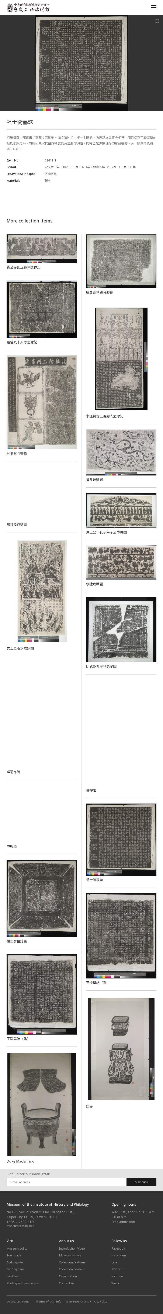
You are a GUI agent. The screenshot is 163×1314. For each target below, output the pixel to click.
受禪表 (91, 790)
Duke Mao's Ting (20, 1161)
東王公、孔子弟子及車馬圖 (106, 532)
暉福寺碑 (13, 772)
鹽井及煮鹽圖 (17, 524)
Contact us (66, 1283)
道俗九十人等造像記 (22, 342)
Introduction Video (72, 1248)
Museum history (70, 1255)
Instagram (118, 1255)
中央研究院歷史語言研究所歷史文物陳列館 (28, 7)
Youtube (117, 1276)
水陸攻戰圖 (94, 584)
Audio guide (15, 1262)
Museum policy (17, 1248)
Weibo (115, 1283)
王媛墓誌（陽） (98, 982)
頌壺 (89, 1106)
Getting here (15, 1269)
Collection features (72, 1262)
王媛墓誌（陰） (18, 1038)
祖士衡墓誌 (94, 880)
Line (114, 1262)
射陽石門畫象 (17, 453)
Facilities (12, 1276)
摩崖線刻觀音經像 (99, 292)
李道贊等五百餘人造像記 (104, 416)
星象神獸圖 (94, 479)
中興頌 (12, 846)
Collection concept (72, 1269)
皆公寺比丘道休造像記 (24, 267)
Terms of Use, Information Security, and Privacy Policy (72, 1301)
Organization (68, 1276)
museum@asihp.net (20, 1226)
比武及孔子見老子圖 (101, 666)
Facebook (118, 1248)
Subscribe (141, 1182)
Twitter (116, 1269)
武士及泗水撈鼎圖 (20, 648)
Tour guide (14, 1255)
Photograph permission (23, 1283)
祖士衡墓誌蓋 (17, 941)
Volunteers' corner (19, 1301)
